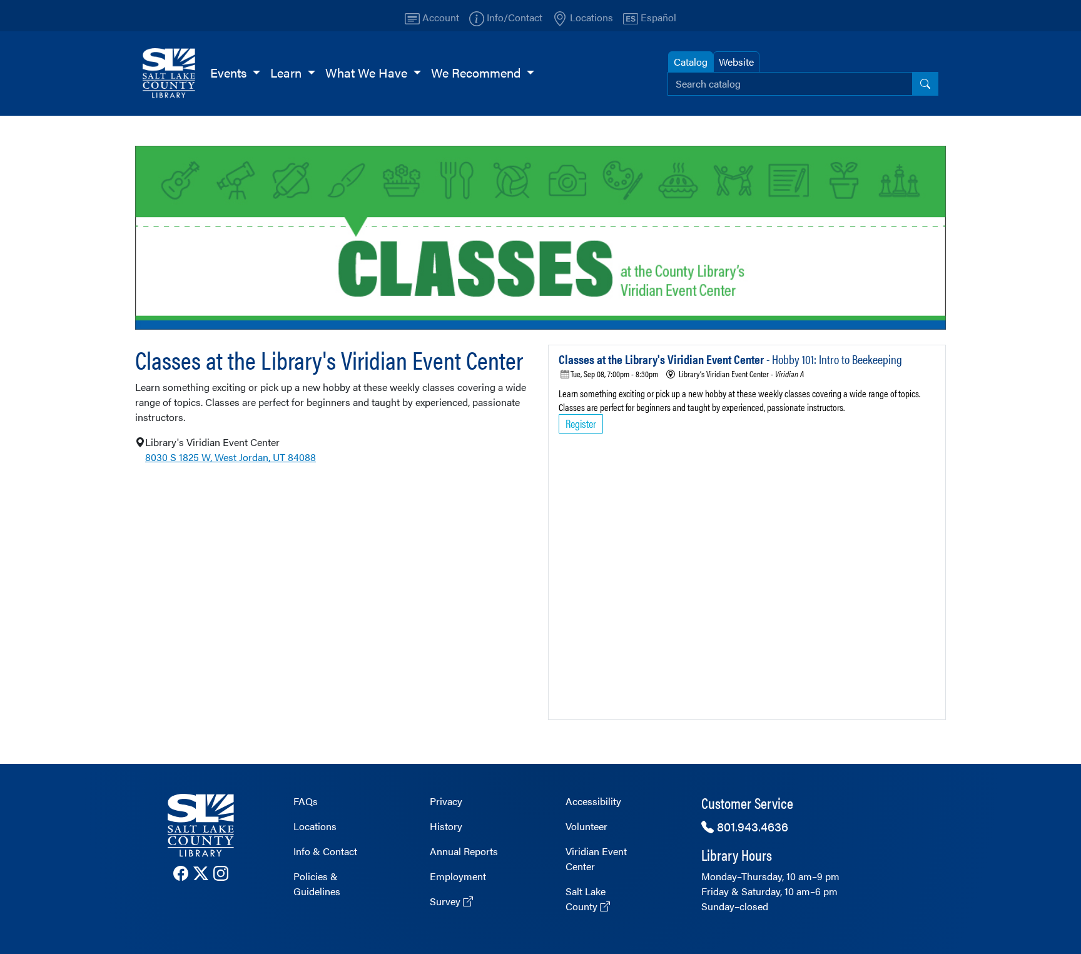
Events (230, 72)
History (446, 826)
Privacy (446, 801)
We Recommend (477, 72)
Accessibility (593, 801)
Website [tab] (736, 61)
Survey (446, 901)
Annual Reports (464, 851)
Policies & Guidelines (316, 883)
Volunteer (586, 826)
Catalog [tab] (691, 61)
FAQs (305, 801)
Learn (287, 72)
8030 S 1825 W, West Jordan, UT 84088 (230, 457)
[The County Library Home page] (200, 825)
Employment (458, 876)
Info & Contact (325, 851)
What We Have (367, 72)
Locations (315, 826)
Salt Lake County (586, 898)
